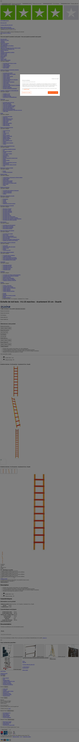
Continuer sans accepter (55, 78)
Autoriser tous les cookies (52, 92)
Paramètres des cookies (26, 92)
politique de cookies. (26, 89)
